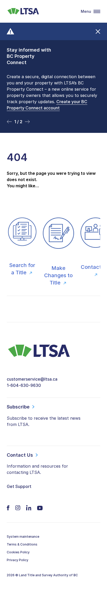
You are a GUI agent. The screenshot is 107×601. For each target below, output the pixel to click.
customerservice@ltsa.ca (32, 379)
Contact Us (20, 455)
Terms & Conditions (22, 544)
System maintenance (23, 536)
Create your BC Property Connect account (47, 104)
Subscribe (18, 407)
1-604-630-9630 (24, 385)
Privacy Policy (17, 560)
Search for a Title (22, 269)
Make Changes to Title (58, 275)
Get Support (19, 486)
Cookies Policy (18, 552)
